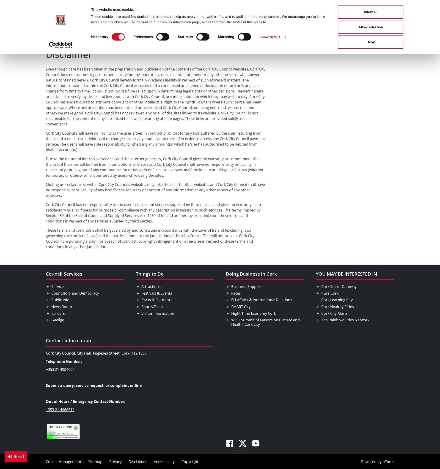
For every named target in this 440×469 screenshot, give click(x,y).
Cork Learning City (337, 299)
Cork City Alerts (334, 313)
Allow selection (370, 27)
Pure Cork (329, 293)
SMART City (240, 306)
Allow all (370, 12)
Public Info (60, 299)
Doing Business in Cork (251, 274)
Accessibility (164, 461)
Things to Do (150, 274)
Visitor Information (157, 313)
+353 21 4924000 (60, 369)
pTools (388, 461)
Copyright (190, 461)
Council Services (64, 274)
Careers (58, 313)
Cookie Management (63, 461)
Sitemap (95, 461)
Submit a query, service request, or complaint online (94, 385)
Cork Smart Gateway (339, 286)
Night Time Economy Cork (253, 313)
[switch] (162, 37)
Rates (236, 293)
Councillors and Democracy (75, 293)
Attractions (151, 286)
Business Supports (247, 286)
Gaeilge (57, 320)
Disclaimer (138, 461)
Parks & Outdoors (156, 299)
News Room (61, 306)
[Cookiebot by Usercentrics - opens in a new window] (61, 45)
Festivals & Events (156, 293)
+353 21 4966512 (60, 409)
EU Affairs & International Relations (261, 299)
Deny (370, 42)
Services (58, 286)
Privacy (115, 461)
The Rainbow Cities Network (345, 320)
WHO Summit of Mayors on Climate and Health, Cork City (265, 322)
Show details (269, 37)
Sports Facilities (154, 306)
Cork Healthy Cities (337, 306)
